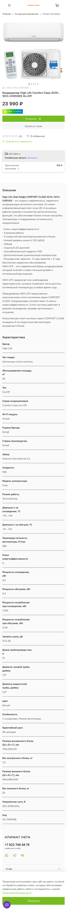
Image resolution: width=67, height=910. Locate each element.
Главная (6, 13)
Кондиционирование (26, 13)
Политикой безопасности (16, 892)
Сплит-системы (51, 13)
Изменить (32, 157)
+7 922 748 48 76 (17, 845)
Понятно (33, 901)
